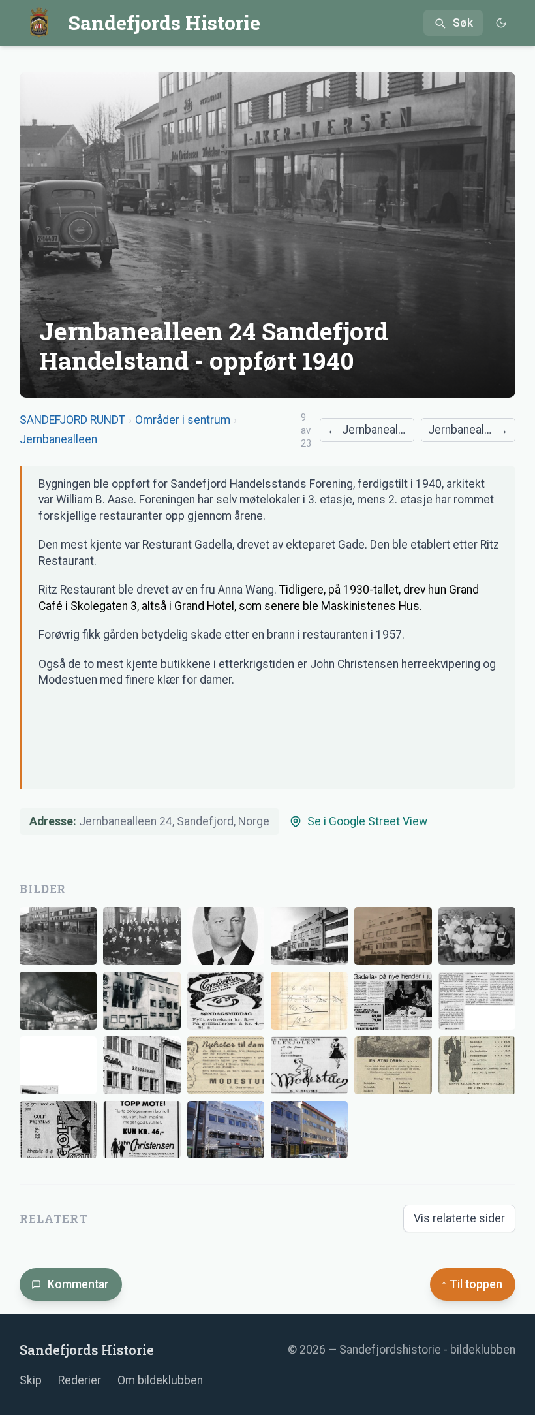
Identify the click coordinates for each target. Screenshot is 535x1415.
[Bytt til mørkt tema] (500, 23)
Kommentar (78, 1284)
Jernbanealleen (58, 439)
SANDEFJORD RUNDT (72, 419)
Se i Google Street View (367, 821)
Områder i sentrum (182, 419)
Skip (31, 1380)
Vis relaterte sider (459, 1218)
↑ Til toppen (471, 1284)
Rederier (79, 1380)
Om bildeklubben (160, 1380)
